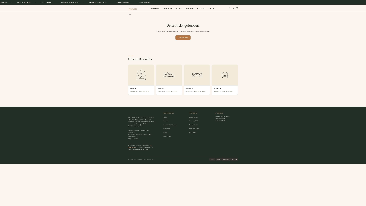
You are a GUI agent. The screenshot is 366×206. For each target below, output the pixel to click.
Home (129, 14)
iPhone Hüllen (193, 117)
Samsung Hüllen (194, 121)
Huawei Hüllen (193, 125)
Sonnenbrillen (189, 8)
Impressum (166, 128)
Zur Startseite (183, 38)
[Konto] (233, 8)
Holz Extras (200, 8)
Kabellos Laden (168, 8)
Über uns (211, 8)
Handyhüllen (155, 8)
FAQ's (165, 117)
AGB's (165, 132)
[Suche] (230, 8)
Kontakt (165, 121)
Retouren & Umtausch (170, 125)
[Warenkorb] (237, 8)
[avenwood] (133, 8)
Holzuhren (179, 8)
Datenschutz (167, 136)
